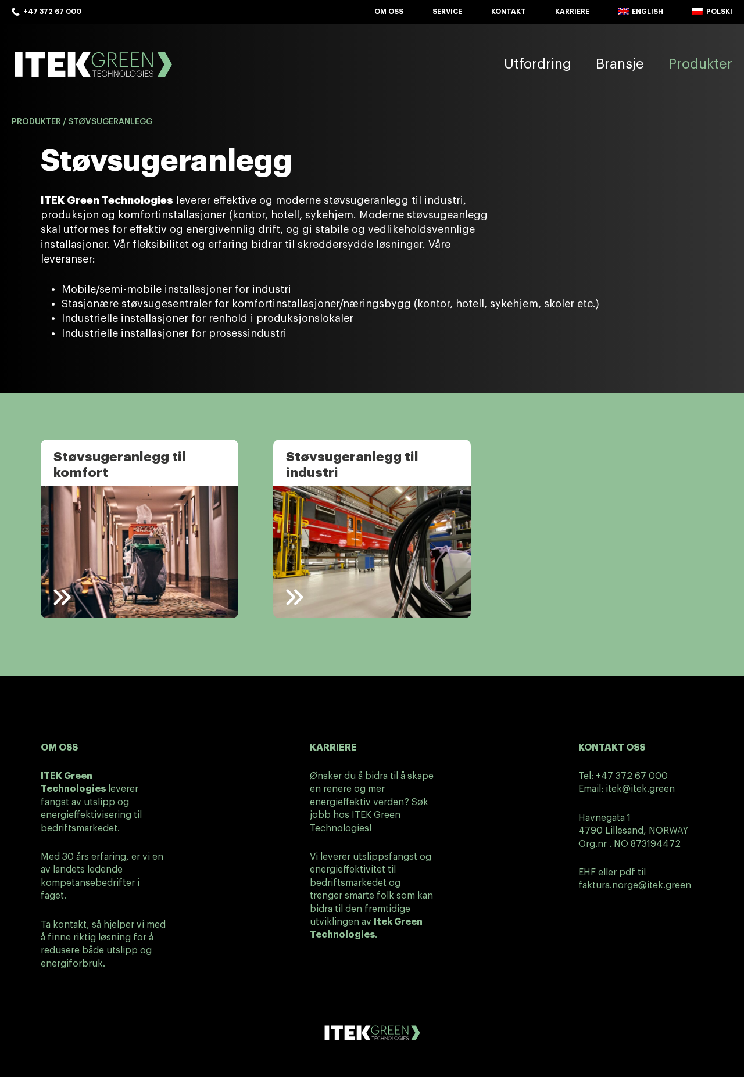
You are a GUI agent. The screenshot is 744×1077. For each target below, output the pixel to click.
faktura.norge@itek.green (634, 885)
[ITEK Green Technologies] (93, 64)
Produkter (36, 122)
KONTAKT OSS (611, 747)
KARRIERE (333, 747)
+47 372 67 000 (632, 776)
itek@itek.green (640, 789)
